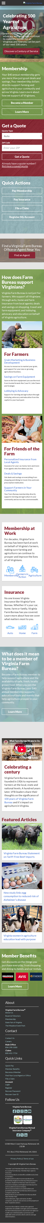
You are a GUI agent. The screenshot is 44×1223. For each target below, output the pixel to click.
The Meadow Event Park (15, 1025)
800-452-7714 (11, 1053)
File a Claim (22, 208)
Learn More (22, 111)
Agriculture (35, 575)
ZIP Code (6, 143)
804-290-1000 (11, 1047)
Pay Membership (22, 190)
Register (8, 1088)
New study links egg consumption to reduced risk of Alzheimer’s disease (21, 896)
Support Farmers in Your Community (18, 489)
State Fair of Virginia (13, 1022)
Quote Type (7, 131)
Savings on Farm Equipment (19, 376)
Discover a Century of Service (21, 51)
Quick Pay (9, 1065)
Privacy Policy (16, 1158)
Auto (10, 633)
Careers (8, 1041)
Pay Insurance (22, 199)
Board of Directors (13, 1016)
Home (22, 633)
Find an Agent (22, 255)
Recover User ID (12, 1094)
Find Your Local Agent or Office (18, 1075)
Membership (11, 575)
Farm (34, 633)
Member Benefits (12, 1069)
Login (7, 1084)
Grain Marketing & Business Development (19, 361)
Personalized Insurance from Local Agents (20, 460)
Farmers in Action (22, 575)
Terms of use (28, 1158)
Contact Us (9, 1038)
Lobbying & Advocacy (16, 390)
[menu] (3, 3)
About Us (9, 1012)
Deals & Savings (13, 473)
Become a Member (22, 102)
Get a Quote (22, 156)
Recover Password (12, 1091)
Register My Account (22, 217)
